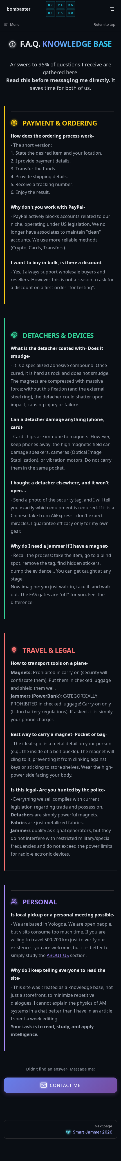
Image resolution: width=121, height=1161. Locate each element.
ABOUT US (58, 955)
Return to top (104, 24)
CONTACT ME (65, 1085)
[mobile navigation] (112, 9)
